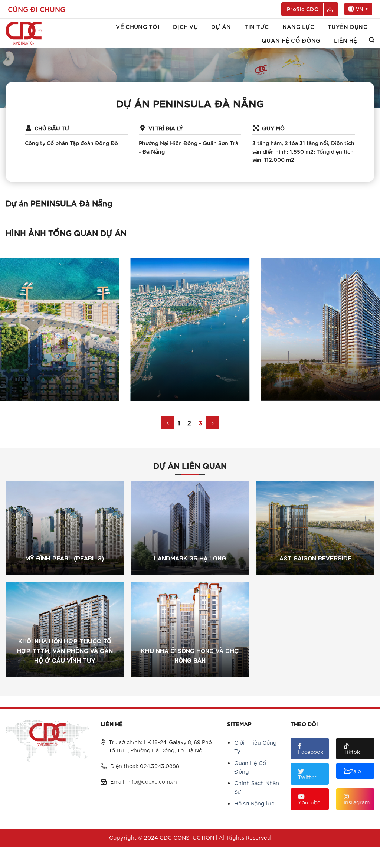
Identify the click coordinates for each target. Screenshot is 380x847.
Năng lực (298, 26)
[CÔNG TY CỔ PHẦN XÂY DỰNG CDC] (29, 33)
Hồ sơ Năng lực (254, 803)
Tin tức (257, 26)
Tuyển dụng (348, 26)
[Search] (371, 40)
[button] (167, 422)
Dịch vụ (185, 26)
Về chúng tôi (138, 26)
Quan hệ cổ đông (291, 40)
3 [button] (200, 422)
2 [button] (189, 422)
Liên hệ (345, 40)
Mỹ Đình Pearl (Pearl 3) (64, 534)
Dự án (221, 26)
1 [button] (179, 422)
